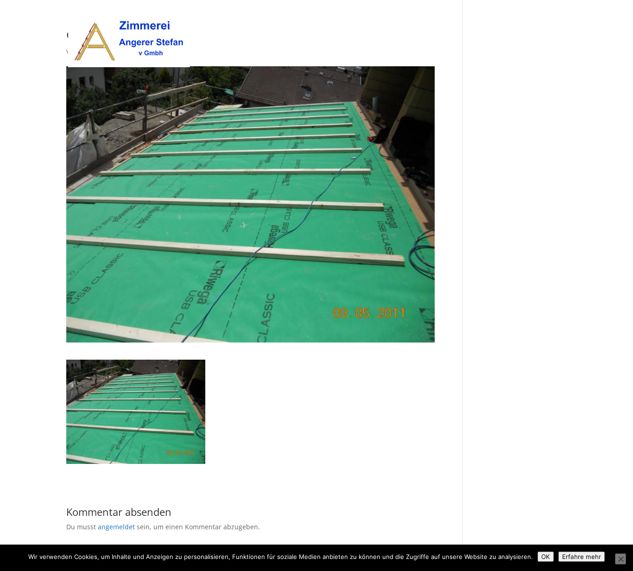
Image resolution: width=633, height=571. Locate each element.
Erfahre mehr (581, 556)
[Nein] (620, 559)
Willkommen (397, 19)
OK (545, 556)
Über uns (443, 19)
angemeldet (116, 526)
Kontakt (554, 19)
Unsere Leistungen (499, 19)
